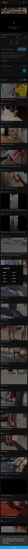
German (5, 278)
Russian (14, 278)
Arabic (13, 272)
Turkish (14, 281)
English (4, 272)
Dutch (4, 275)
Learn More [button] (6, 542)
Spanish (5, 281)
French (13, 275)
